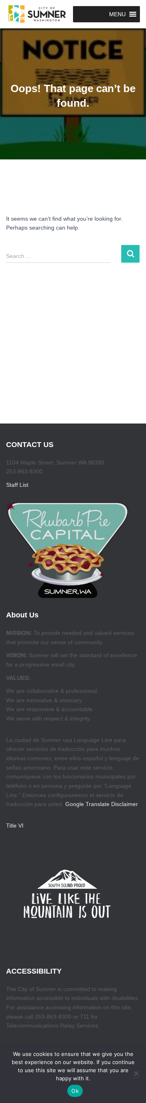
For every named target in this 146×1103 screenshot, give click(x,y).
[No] (136, 1073)
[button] (117, 14)
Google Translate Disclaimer (101, 804)
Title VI (15, 825)
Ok (75, 1091)
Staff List (17, 485)
